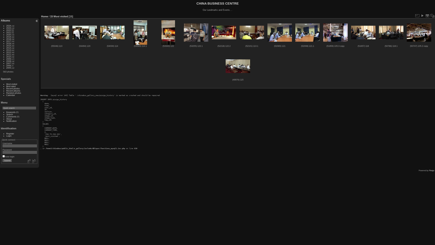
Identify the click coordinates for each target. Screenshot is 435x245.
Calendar (10, 95)
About (9, 119)
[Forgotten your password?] (33, 161)
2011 (8, 54)
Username (7, 143)
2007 (8, 63)
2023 (8, 28)
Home (44, 16)
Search (9, 114)
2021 (8, 32)
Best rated (11, 86)
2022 (8, 30)
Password (7, 150)
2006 (8, 65)
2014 (8, 48)
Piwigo (431, 170)
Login (9, 136)
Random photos (13, 93)
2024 (8, 26)
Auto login (9, 157)
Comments (11, 117)
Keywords (10, 112)
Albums (5, 20)
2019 (8, 37)
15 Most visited (59, 16)
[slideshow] (422, 15)
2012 (8, 52)
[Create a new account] (29, 161)
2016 (8, 43)
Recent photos (13, 88)
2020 (8, 35)
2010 (8, 57)
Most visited (11, 84)
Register (10, 134)
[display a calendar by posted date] (427, 15)
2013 (8, 50)
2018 (8, 39)
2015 (8, 46)
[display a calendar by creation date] (432, 15)
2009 (8, 59)
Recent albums (13, 91)
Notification (11, 121)
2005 (8, 68)
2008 (8, 61)
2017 (8, 41)
